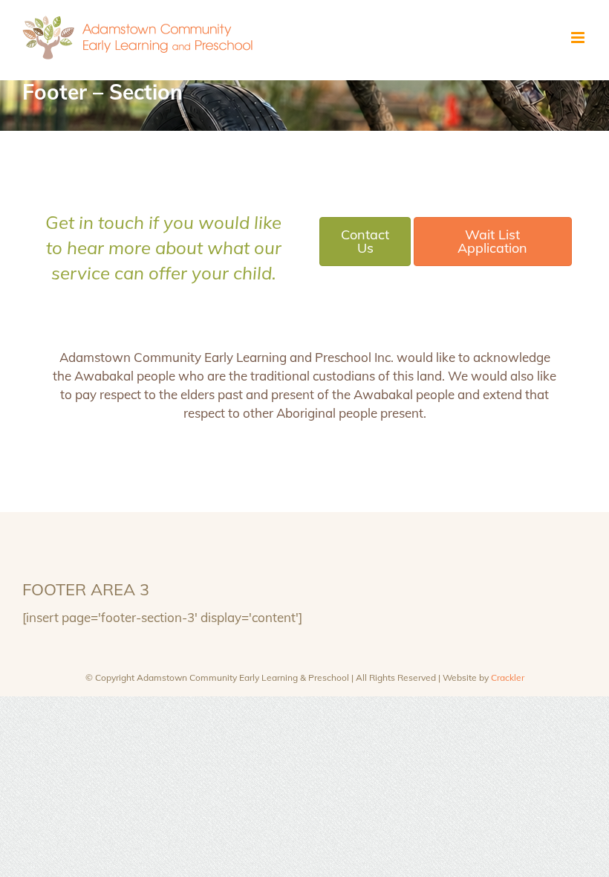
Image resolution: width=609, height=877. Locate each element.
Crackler (507, 677)
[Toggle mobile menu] (579, 37)
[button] (365, 241)
